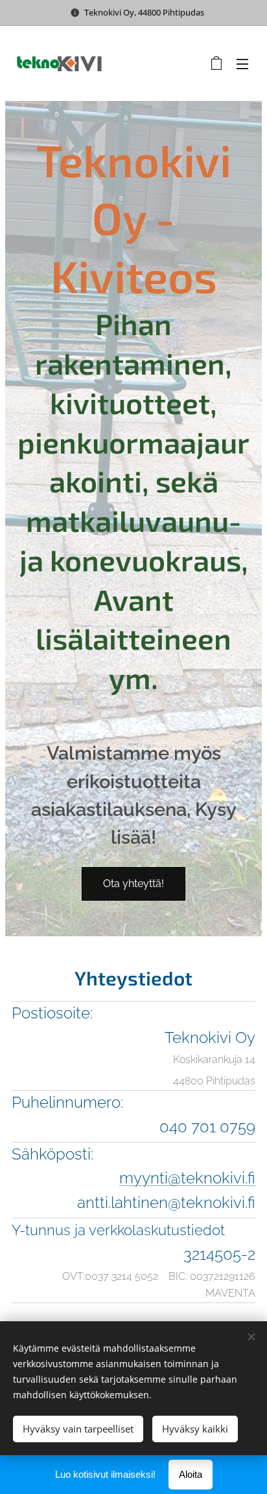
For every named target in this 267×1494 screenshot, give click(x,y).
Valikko (242, 63)
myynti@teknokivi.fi (187, 1178)
